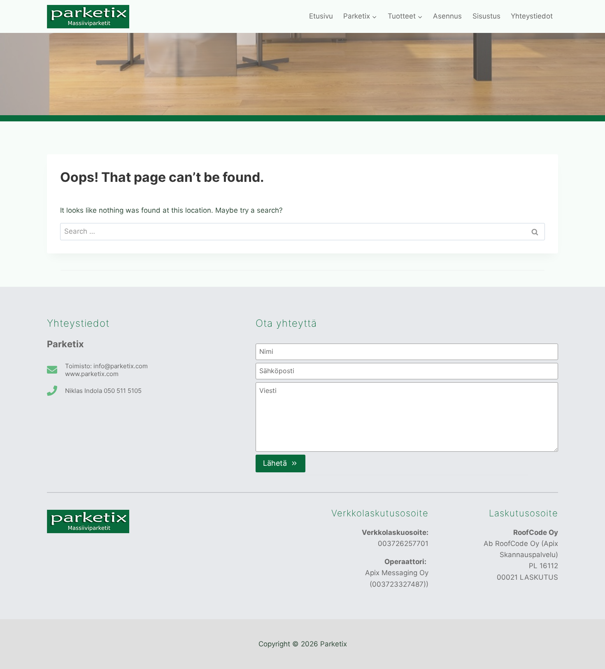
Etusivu (321, 16)
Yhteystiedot (532, 16)
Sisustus (486, 16)
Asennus (447, 16)
